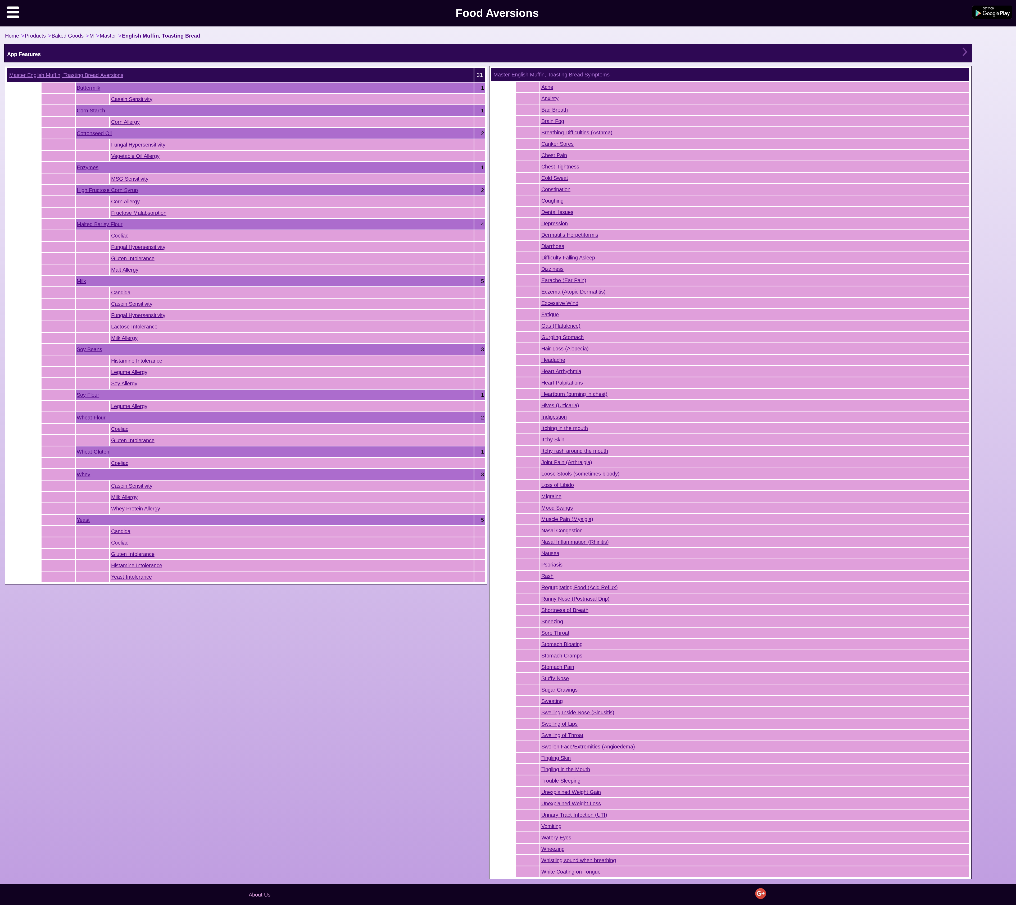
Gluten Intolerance (133, 258)
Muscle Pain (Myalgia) (567, 519)
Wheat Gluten (93, 452)
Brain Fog (552, 121)
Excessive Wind (559, 303)
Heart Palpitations (562, 383)
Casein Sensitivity (131, 99)
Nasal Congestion (562, 530)
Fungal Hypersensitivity (138, 145)
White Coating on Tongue (571, 872)
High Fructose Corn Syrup (107, 190)
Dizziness (552, 269)
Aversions (66, 75)
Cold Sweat (554, 178)
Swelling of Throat (562, 735)
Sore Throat (555, 633)
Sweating (552, 701)
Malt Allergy (124, 270)
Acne (547, 87)
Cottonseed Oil (94, 133)
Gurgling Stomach (562, 337)
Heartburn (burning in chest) (574, 394)
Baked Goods (68, 36)
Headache (553, 360)
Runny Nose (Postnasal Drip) (575, 599)
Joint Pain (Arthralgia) (566, 462)
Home (12, 36)
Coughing (552, 201)
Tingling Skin (556, 758)
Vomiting (551, 826)
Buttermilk (88, 88)
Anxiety (550, 98)
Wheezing (553, 849)
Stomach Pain (557, 667)
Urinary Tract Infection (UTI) (574, 815)
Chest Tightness (560, 167)
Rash (547, 576)
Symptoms (551, 74)
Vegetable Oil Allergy (135, 156)
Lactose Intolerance (134, 327)
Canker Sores (557, 144)
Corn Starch (91, 110)
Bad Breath (554, 110)
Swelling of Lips (559, 724)
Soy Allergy (124, 383)
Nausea (550, 553)
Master (108, 36)
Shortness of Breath (564, 610)
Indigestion (554, 417)
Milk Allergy (124, 338)
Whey (83, 474)
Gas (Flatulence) (560, 326)
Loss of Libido (557, 485)
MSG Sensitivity (129, 179)
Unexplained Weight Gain (571, 792)
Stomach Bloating (562, 644)
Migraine (551, 496)
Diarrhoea (552, 246)
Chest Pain (554, 155)
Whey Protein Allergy (135, 508)
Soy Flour (88, 395)
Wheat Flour (91, 417)
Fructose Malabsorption (138, 213)
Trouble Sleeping (560, 781)
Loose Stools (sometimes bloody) (580, 474)
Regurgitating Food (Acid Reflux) (579, 587)
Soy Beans (89, 349)
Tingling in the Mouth (565, 769)
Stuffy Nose (555, 678)
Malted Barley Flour (100, 224)
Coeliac (119, 236)
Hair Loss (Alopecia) (565, 348)
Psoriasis (552, 565)
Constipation (555, 189)
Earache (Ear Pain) (563, 280)
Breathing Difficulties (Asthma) (577, 132)
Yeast (83, 520)
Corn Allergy (125, 122)
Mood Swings (557, 508)
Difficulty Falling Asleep (568, 257)
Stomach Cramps (561, 656)
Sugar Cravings (559, 690)
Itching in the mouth (564, 428)
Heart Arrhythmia (561, 371)
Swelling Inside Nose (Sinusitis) (577, 712)
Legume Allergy (129, 372)
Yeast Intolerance (131, 577)
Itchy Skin (552, 439)
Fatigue (550, 314)
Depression (554, 223)
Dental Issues (557, 212)
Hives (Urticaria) (560, 405)
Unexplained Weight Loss (571, 803)
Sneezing (552, 621)
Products (35, 36)
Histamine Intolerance (136, 361)
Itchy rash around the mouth (574, 451)
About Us (259, 895)
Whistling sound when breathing (578, 860)
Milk (81, 281)
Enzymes (87, 167)
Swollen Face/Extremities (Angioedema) (588, 746)
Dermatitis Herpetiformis (569, 235)
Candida (120, 292)
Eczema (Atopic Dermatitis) (573, 292)
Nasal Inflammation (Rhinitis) (575, 542)
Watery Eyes (556, 837)
